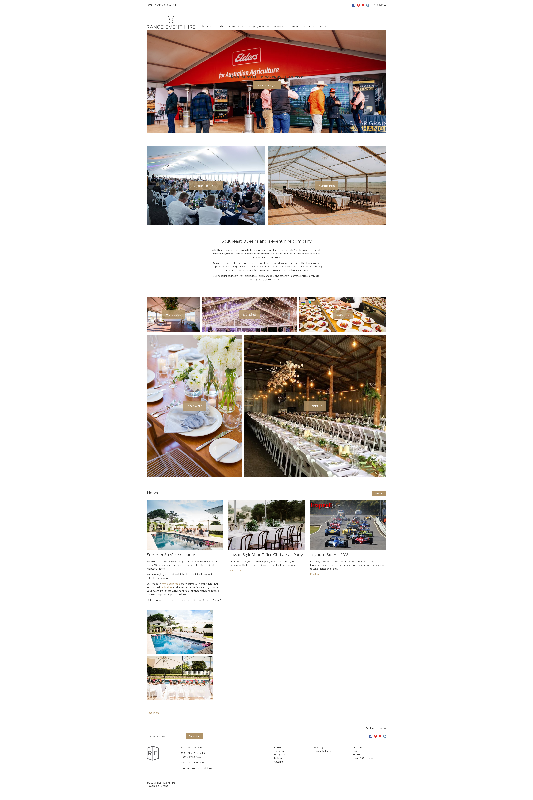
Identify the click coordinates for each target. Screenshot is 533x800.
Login (150, 5)
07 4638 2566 (196, 762)
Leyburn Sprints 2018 (329, 554)
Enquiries (358, 754)
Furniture (279, 747)
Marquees (279, 754)
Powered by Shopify (158, 786)
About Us (358, 747)
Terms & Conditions (201, 768)
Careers (357, 751)
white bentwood (171, 584)
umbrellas (166, 587)
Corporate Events (323, 751)
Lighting (278, 758)
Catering (279, 761)
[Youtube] (363, 5)
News (152, 492)
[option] (266, 81)
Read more (153, 712)
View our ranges (266, 85)
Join (159, 5)
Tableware (280, 751)
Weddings (319, 747)
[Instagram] (367, 5)
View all (379, 493)
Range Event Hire (165, 783)
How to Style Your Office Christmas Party (265, 554)
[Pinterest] (358, 5)
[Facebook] (353, 5)
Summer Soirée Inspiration (171, 554)
